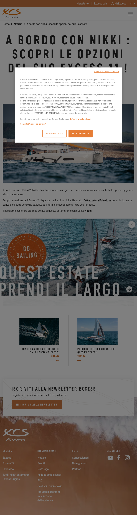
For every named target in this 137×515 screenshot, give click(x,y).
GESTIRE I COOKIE (54, 134)
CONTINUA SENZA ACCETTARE (106, 72)
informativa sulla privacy (80, 119)
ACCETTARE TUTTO (80, 134)
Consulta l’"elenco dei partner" (33, 124)
